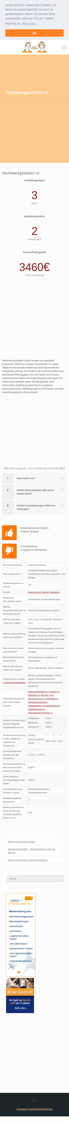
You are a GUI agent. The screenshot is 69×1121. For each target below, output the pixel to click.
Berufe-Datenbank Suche (21, 841)
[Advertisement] (34, 132)
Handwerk (55, 592)
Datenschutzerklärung (40, 1109)
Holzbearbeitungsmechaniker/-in (44, 705)
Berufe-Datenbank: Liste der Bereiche (27, 860)
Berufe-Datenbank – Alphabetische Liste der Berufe (31, 851)
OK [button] (34, 33)
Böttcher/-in (34, 695)
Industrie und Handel (38, 592)
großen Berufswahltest (14, 682)
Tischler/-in (53, 691)
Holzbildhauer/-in (36, 709)
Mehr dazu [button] (29, 23)
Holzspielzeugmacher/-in (40, 712)
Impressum (23, 1109)
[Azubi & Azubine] (34, 47)
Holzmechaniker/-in (37, 691)
